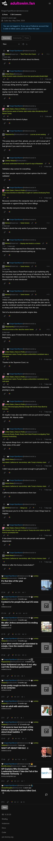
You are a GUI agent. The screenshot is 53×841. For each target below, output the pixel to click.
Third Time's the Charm (28, 54)
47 (4, 738)
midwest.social (6, 583)
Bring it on (23, 508)
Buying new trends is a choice (30, 243)
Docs (4, 828)
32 (4, 655)
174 (4, 613)
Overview (6, 38)
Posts (27, 38)
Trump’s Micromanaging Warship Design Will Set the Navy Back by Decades (24, 408)
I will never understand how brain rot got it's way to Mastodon (22, 164)
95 (4, 759)
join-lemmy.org (7, 837)
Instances (5, 823)
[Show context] (38, 54)
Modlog (5, 819)
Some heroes (24, 223)
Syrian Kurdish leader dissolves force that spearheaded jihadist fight (25, 76)
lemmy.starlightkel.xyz (8, 776)
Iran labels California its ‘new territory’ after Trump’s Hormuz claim (24, 462)
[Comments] (46, 794)
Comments (17, 38)
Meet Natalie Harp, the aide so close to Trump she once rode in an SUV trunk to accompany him (26, 531)
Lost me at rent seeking (38, 134)
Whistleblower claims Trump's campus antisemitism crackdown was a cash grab (25, 355)
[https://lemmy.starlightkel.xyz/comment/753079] (46, 773)
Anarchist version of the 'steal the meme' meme (18, 329)
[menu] (49, 3)
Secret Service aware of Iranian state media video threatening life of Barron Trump (24, 112)
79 (4, 634)
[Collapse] (4, 50)
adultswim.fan (22, 3)
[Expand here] (46, 585)
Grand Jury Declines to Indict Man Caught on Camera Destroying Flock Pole (26, 194)
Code (4, 832)
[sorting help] (23, 44)
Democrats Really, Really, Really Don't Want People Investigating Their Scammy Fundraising (26, 435)
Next (5, 807)
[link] (42, 54)
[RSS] (26, 44)
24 (4, 592)
